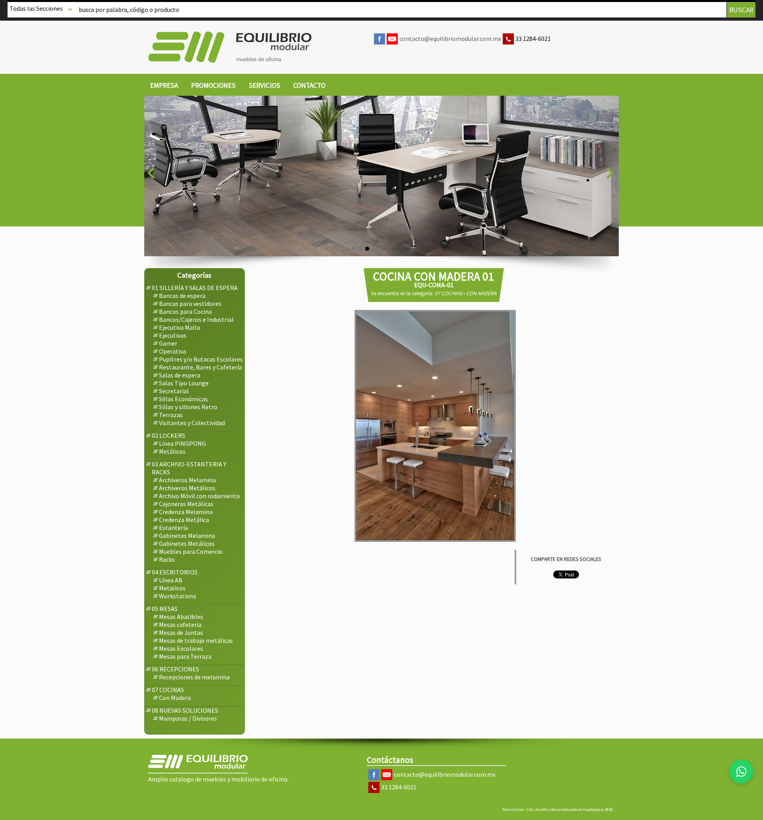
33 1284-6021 (533, 39)
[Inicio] (230, 47)
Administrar (513, 809)
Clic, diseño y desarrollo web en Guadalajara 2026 (570, 809)
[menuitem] (164, 86)
